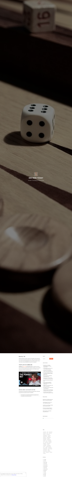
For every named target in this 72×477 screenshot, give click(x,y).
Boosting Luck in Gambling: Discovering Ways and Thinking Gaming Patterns (47, 366)
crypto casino (44, 434)
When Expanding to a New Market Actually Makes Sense (47, 376)
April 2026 (44, 460)
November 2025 (45, 466)
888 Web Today (36, 178)
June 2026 (44, 459)
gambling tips (48, 438)
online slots (44, 446)
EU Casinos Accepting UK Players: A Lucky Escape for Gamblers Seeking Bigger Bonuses (48, 373)
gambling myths (44, 437)
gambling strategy (44, 438)
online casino (48, 444)
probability (46, 447)
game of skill (24, 366)
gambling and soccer (45, 436)
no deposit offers (44, 444)
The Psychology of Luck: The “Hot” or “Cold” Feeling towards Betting (48, 369)
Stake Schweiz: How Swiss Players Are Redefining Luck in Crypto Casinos (48, 378)
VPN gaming (44, 453)
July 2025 (44, 471)
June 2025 (44, 473)
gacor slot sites (49, 435)
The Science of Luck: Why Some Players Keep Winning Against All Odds (48, 392)
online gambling (44, 445)
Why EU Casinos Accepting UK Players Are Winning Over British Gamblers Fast (47, 383)
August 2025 (44, 470)
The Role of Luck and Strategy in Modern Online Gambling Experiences (48, 371)
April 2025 (44, 475)
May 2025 (44, 474)
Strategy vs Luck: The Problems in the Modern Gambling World (48, 386)
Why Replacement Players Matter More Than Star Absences (48, 388)
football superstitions (45, 435)
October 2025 (45, 467)
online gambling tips (48, 445)
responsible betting (49, 447)
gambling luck (49, 436)
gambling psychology (49, 437)
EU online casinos (48, 434)
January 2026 (45, 463)
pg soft (43, 447)
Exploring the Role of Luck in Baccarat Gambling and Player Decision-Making (48, 390)
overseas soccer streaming (48, 446)
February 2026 (45, 462)
